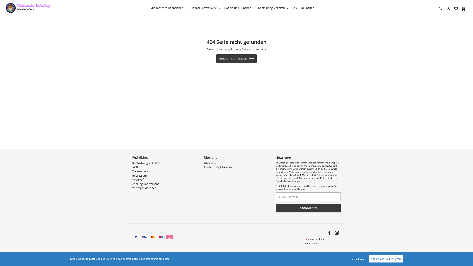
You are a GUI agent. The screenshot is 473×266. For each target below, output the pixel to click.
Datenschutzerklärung (293, 188)
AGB (135, 167)
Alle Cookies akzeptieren (386, 259)
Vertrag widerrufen (144, 188)
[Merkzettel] (456, 8)
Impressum (139, 175)
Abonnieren (308, 208)
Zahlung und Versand (145, 184)
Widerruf (138, 179)
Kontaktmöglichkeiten (146, 163)
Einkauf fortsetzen (233, 58)
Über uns (210, 163)
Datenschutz (140, 171)
